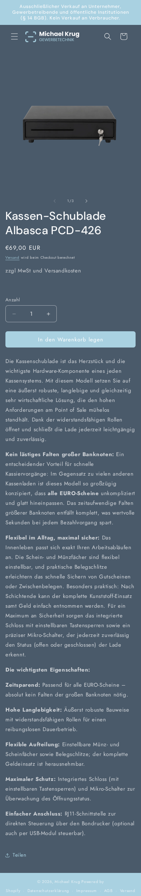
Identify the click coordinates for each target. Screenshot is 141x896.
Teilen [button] (19, 854)
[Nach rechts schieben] (86, 201)
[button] (14, 36)
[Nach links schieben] (55, 201)
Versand (12, 257)
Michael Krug (67, 881)
